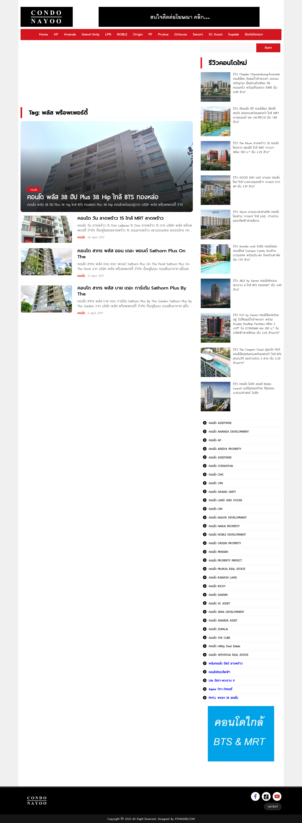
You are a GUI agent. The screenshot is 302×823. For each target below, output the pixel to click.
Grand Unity (90, 34)
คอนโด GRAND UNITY (222, 491)
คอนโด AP (215, 440)
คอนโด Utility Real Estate (224, 646)
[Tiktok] (266, 796)
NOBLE (122, 34)
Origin (138, 34)
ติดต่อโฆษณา (254, 34)
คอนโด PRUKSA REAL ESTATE (227, 569)
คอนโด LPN (215, 509)
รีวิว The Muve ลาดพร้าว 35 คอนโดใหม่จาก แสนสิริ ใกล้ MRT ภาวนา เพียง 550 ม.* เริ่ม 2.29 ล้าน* (256, 147)
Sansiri (198, 34)
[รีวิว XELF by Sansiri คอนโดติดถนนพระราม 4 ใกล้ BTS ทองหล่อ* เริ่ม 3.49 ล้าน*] (215, 293)
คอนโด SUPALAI (218, 629)
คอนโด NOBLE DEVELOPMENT (227, 534)
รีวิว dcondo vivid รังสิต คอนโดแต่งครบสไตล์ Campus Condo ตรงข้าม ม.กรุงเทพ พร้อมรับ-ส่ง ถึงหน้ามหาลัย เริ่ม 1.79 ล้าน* (256, 253)
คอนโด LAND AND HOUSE (225, 500)
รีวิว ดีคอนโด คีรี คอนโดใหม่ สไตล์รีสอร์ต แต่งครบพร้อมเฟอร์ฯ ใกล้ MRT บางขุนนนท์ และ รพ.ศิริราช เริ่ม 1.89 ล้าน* (256, 115)
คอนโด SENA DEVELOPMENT (226, 611)
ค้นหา (268, 47)
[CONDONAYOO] (47, 17)
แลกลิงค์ (273, 806)
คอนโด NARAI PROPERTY (224, 526)
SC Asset (215, 34)
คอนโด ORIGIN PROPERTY (225, 543)
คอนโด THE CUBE (219, 637)
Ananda (70, 34)
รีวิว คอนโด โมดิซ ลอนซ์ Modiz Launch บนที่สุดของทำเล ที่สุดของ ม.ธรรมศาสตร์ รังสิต (253, 388)
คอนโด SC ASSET (219, 603)
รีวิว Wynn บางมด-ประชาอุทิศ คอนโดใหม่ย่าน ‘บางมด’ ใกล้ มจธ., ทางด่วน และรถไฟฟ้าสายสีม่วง (256, 216)
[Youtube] (277, 796)
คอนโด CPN (216, 483)
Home (43, 34)
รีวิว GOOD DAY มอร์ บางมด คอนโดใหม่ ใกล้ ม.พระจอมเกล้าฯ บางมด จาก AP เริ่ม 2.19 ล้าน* (256, 181)
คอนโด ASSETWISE (220, 423)
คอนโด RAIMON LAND (223, 577)
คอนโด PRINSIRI (218, 551)
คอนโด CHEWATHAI (221, 466)
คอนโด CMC (216, 474)
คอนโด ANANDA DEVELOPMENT (229, 431)
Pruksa (163, 34)
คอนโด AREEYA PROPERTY (225, 448)
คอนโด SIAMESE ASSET (223, 620)
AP (56, 34)
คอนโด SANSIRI (218, 594)
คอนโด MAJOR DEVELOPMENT (228, 517)
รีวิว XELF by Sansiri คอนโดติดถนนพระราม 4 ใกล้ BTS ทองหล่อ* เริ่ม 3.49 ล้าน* (257, 285)
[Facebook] (255, 796)
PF (150, 34)
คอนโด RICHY (217, 586)
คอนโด (81, 237)
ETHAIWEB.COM (185, 819)
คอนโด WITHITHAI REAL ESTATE (228, 654)
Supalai (233, 34)
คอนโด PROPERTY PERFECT (225, 560)
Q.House (180, 34)
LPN (108, 34)
